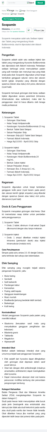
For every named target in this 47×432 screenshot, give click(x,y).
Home (4, 11)
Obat (16, 11)
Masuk (40, 3)
